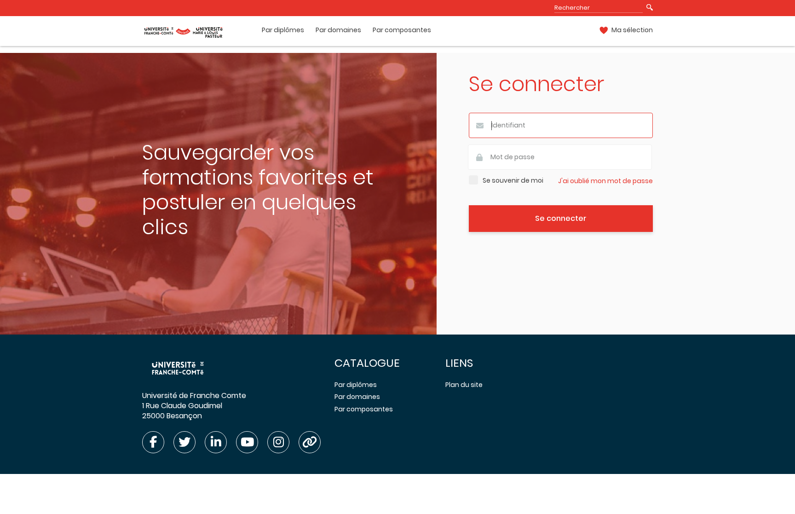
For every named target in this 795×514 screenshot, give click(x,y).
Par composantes (402, 30)
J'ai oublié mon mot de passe (605, 181)
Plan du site (464, 384)
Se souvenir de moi (513, 180)
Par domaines (338, 30)
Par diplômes (283, 30)
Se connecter (561, 218)
